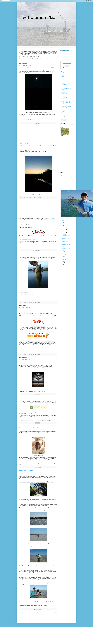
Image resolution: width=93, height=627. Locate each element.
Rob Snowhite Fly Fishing (65, 107)
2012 (62, 226)
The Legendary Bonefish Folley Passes (30, 428)
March (64, 256)
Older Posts (55, 612)
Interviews (49, 46)
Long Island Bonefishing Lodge (66, 88)
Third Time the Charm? (25, 65)
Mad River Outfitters (64, 118)
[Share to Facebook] (38, 123)
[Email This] (35, 123)
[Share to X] (37, 123)
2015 (62, 222)
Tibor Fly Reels (63, 75)
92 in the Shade (25, 420)
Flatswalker (63, 92)
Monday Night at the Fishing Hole (28, 255)
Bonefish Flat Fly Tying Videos (27, 46)
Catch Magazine (63, 103)
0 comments (30, 197)
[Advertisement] (38, 132)
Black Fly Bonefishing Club (65, 101)
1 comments (30, 302)
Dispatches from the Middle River (66, 106)
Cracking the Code (24, 143)
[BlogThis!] (36, 123)
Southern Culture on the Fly (65, 85)
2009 (62, 264)
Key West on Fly (64, 93)
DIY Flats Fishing (64, 89)
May (63, 253)
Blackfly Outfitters (64, 120)
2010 (62, 262)
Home (19, 46)
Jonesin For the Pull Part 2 (27, 470)
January (64, 259)
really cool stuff (25, 316)
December (64, 228)
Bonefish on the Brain (64, 94)
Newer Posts (21, 612)
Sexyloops (63, 111)
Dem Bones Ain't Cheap (25, 216)
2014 (62, 223)
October (64, 231)
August (64, 234)
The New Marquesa (24, 359)
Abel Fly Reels (63, 77)
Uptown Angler (63, 119)
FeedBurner (69, 67)
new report (30, 220)
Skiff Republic (63, 84)
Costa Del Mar (63, 72)
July (63, 250)
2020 (62, 220)
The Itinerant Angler (64, 112)
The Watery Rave (64, 97)
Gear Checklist (36, 46)
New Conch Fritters (24, 307)
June (63, 251)
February (64, 257)
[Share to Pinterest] (39, 123)
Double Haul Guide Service (65, 83)
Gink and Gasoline (64, 87)
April (63, 254)
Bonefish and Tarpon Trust (65, 102)
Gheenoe (53, 46)
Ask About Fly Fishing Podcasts (66, 114)
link (26, 401)
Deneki (42, 316)
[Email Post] (34, 197)
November (64, 229)
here (20, 345)
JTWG (23, 197)
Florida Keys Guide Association (27, 399)
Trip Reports (43, 46)
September (64, 232)
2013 (62, 225)
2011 (62, 261)
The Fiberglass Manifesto (65, 110)
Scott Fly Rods (63, 76)
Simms (62, 79)
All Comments (64, 175)
